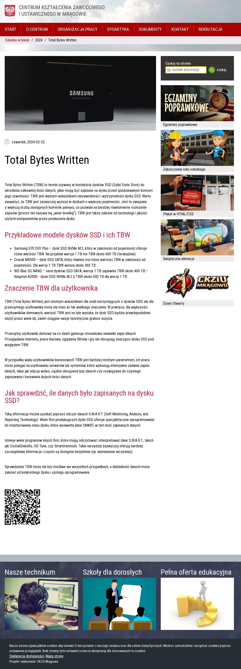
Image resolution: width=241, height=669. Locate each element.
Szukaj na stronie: (178, 63)
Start (10, 29)
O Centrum (37, 29)
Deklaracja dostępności (26, 656)
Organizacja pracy (77, 29)
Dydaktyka (118, 29)
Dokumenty (150, 29)
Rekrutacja (210, 29)
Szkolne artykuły (17, 40)
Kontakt (180, 29)
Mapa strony (54, 656)
